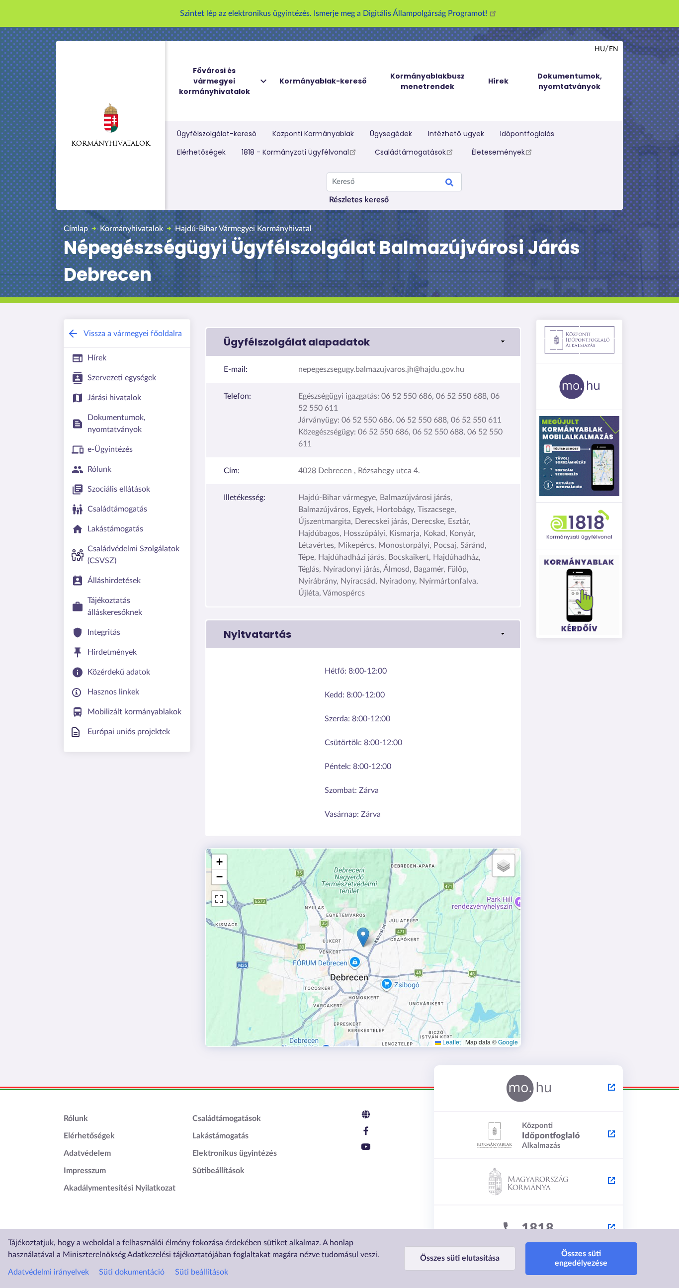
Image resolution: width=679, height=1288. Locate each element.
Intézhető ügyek (456, 134)
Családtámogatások (410, 152)
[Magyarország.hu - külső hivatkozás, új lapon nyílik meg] (528, 1088)
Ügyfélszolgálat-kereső (216, 134)
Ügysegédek (391, 134)
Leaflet (451, 1041)
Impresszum (85, 1171)
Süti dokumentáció (132, 1272)
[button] (363, 342)
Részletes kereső (359, 200)
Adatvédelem (87, 1153)
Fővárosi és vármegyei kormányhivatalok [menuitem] (214, 81)
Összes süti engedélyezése (581, 1258)
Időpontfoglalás (527, 134)
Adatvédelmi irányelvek (48, 1272)
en (613, 49)
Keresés (449, 184)
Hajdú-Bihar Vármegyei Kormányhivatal (243, 229)
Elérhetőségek (201, 152)
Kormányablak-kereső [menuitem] (323, 81)
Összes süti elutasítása (460, 1258)
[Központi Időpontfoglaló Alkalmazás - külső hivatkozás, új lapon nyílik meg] (528, 1135)
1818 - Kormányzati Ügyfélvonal (295, 152)
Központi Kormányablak (313, 134)
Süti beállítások (201, 1272)
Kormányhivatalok (110, 144)
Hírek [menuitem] (498, 81)
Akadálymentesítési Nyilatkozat (119, 1188)
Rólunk (76, 1118)
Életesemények (498, 152)
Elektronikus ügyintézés (234, 1153)
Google (508, 1041)
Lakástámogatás (220, 1136)
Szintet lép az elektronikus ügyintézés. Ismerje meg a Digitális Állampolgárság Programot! (334, 13)
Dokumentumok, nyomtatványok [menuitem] (569, 81)
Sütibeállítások (218, 1171)
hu (599, 49)
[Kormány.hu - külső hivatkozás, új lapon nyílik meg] (528, 1182)
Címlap (76, 229)
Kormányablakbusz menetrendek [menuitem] (427, 81)
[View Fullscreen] (219, 898)
